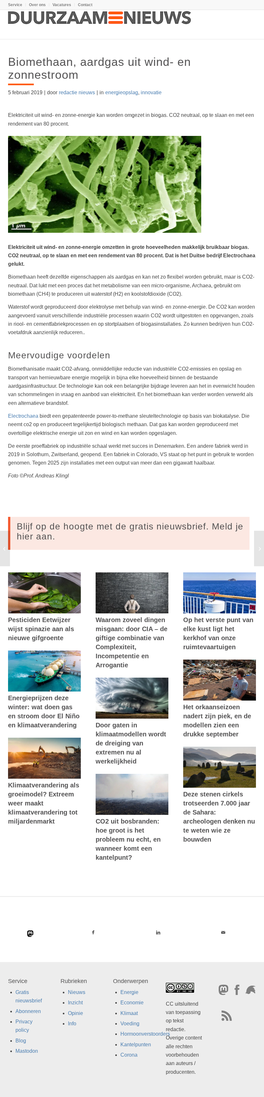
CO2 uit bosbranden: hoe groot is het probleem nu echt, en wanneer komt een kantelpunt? (128, 839)
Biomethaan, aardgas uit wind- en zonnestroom (99, 68)
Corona (128, 1055)
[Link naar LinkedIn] (158, 932)
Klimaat (129, 1013)
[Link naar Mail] (223, 932)
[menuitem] (17, 4)
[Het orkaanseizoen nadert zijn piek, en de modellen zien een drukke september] (219, 680)
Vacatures (61, 5)
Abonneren (28, 1011)
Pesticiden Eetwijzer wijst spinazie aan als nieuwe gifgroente (41, 628)
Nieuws (76, 992)
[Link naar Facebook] (93, 932)
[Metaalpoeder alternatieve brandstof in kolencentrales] (5, 548)
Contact (85, 5)
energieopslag (121, 92)
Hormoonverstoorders (145, 1034)
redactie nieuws (77, 92)
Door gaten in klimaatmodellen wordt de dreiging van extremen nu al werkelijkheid (131, 743)
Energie (129, 992)
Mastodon (26, 1051)
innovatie (151, 92)
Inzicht (75, 1003)
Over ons (37, 5)
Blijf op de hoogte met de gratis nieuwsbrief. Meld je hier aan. (130, 531)
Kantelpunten (135, 1044)
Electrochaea (23, 416)
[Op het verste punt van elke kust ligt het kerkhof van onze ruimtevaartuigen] (219, 592)
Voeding (129, 1023)
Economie (132, 1003)
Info (72, 1023)
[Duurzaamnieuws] (100, 24)
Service (15, 5)
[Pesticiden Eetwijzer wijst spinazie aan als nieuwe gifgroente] (44, 592)
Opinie (75, 1013)
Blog (20, 1040)
